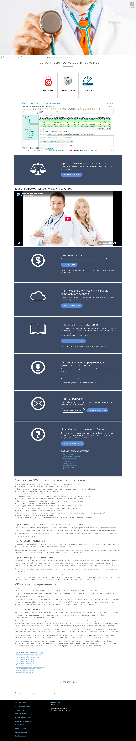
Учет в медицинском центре (24, 672)
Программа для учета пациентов (26, 665)
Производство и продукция (71, 456)
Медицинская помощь (70, 460)
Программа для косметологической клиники (29, 652)
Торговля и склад (68, 454)
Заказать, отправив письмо (73, 410)
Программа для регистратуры (25, 663)
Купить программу (20, 728)
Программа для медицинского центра (27, 656)
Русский (55, 704)
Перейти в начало (20, 736)
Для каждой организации (70, 469)
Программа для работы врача (25, 661)
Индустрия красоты (69, 461)
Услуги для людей (68, 467)
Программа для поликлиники (25, 659)
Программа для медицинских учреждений (29, 654)
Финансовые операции (70, 458)
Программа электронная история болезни (28, 668)
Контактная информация (97, 410)
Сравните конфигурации (72, 174)
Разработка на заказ (21, 732)
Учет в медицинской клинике (25, 670)
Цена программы (69, 264)
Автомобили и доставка (70, 465)
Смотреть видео (20, 710)
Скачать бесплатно (70, 377)
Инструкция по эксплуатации (73, 341)
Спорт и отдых (67, 463)
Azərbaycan (56, 702)
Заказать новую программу (73, 443)
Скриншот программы (22, 702)
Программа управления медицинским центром (30, 667)
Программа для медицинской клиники (27, 657)
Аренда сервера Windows (72, 305)
